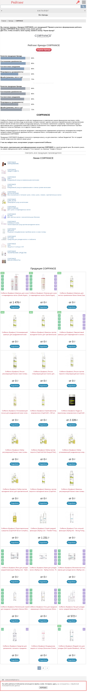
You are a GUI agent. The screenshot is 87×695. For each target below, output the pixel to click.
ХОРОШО (43, 687)
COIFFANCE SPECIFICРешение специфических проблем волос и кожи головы (26, 230)
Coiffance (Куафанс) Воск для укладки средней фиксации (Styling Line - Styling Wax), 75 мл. (15, 569)
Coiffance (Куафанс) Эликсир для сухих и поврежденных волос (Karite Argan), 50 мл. (43, 294)
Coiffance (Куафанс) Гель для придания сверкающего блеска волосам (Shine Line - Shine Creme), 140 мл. (43, 608)
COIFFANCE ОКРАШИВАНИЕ (13, 162)
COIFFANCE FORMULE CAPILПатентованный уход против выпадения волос (23, 223)
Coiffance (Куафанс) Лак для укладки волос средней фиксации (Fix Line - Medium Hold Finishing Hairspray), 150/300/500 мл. (71, 608)
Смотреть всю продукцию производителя (43, 153)
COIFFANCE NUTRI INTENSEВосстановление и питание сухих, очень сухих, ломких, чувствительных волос (34, 193)
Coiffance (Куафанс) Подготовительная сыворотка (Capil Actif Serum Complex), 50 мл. (14, 530)
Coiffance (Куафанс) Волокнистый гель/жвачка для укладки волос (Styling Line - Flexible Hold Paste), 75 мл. (71, 569)
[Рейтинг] (6, 2)
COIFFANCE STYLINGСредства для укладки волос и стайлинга (21, 238)
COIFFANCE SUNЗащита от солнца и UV (15, 245)
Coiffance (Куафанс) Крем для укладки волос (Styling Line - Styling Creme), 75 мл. (43, 569)
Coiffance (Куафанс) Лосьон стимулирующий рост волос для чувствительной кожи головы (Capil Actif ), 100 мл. (43, 373)
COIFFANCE (19, 21)
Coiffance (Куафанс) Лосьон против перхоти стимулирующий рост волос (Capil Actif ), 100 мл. (71, 373)
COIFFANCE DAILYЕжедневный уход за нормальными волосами (23, 178)
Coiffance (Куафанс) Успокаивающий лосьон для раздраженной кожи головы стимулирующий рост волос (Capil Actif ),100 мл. (14, 412)
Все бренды (43, 15)
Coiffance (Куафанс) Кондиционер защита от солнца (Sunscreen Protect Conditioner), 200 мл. (43, 647)
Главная (3, 21)
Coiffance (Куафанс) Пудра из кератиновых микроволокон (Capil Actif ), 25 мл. (72, 412)
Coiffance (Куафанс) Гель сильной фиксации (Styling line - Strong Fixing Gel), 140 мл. (71, 530)
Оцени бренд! (44, 50)
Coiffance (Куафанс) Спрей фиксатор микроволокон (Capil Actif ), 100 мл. (43, 412)
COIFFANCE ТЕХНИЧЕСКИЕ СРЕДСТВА (16, 251)
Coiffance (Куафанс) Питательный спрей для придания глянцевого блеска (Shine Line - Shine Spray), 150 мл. (15, 608)
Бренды (11, 21)
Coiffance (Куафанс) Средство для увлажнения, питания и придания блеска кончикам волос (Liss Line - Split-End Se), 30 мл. (15, 647)
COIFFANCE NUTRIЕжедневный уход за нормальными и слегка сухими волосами (29, 186)
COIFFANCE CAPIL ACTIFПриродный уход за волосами (17, 201)
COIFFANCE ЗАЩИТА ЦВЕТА (13, 170)
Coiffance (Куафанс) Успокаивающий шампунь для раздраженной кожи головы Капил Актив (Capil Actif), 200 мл (14, 333)
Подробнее (15, 307)
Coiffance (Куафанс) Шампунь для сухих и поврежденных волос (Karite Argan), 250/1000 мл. (15, 294)
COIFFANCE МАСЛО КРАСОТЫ (13, 259)
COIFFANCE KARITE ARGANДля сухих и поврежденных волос (19, 208)
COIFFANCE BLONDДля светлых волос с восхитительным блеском (23, 215)
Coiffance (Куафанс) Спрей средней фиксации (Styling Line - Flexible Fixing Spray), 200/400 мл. (43, 530)
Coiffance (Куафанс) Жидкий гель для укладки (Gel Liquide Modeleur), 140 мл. (71, 647)
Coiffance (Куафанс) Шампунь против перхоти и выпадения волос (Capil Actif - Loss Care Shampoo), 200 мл (43, 490)
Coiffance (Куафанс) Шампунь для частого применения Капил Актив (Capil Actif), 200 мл (71, 294)
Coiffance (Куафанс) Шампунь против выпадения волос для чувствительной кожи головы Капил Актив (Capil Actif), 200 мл (43, 333)
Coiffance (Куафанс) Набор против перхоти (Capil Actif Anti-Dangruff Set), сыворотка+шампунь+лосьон (43, 451)
